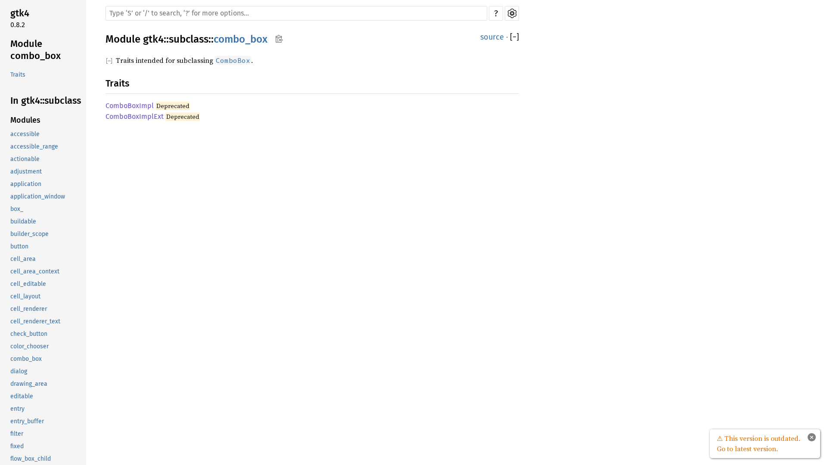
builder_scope (29, 234)
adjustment (26, 171)
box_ (16, 209)
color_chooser (29, 346)
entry (17, 408)
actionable (25, 159)
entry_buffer (27, 421)
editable (21, 396)
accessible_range (34, 146)
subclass (188, 39)
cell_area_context (34, 271)
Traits (17, 74)
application (25, 184)
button (19, 246)
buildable (23, 221)
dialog (18, 371)
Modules (25, 120)
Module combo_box (35, 50)
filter (16, 433)
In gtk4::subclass (45, 100)
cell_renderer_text (35, 321)
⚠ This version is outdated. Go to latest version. (758, 443)
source (492, 37)
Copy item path (279, 38)
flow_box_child (30, 458)
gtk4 (19, 13)
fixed (17, 446)
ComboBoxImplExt (135, 116)
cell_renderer (28, 309)
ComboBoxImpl (130, 106)
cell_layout (25, 296)
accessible (25, 134)
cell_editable (28, 284)
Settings (512, 13)
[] (514, 37)
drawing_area (28, 384)
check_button (28, 334)
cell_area (23, 259)
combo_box (26, 359)
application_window (37, 196)
